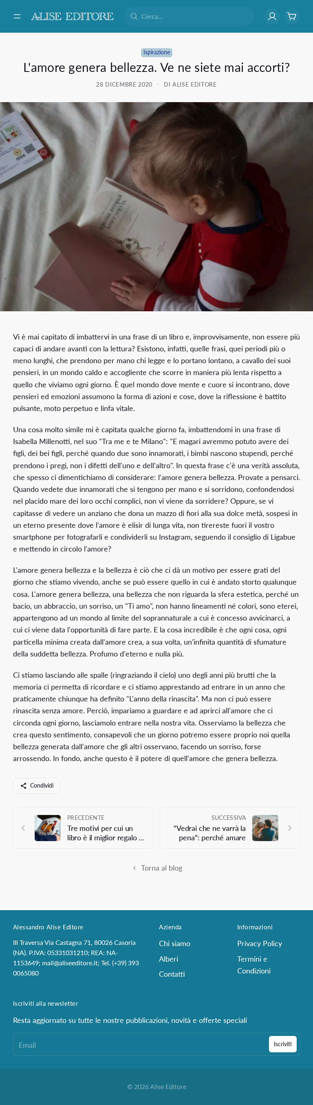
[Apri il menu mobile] (17, 16)
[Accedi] (272, 16)
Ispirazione (156, 52)
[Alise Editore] (72, 16)
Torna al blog (161, 867)
